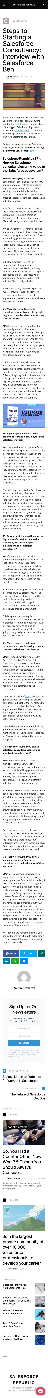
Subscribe (24, 1043)
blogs (28, 696)
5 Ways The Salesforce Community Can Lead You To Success (17, 1300)
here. (32, 150)
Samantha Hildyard (13, 1178)
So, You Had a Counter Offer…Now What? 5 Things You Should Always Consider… (22, 1162)
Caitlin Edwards (12, 76)
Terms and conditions (17, 1390)
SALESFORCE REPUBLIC (24, 5)
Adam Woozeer (11, 1269)
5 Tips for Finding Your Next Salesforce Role (15, 1286)
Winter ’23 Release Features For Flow (13, 1312)
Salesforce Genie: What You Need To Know (16, 1338)
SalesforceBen (22, 130)
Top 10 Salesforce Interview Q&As (13, 1325)
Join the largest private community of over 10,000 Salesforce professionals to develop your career (23, 1250)
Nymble (19, 124)
